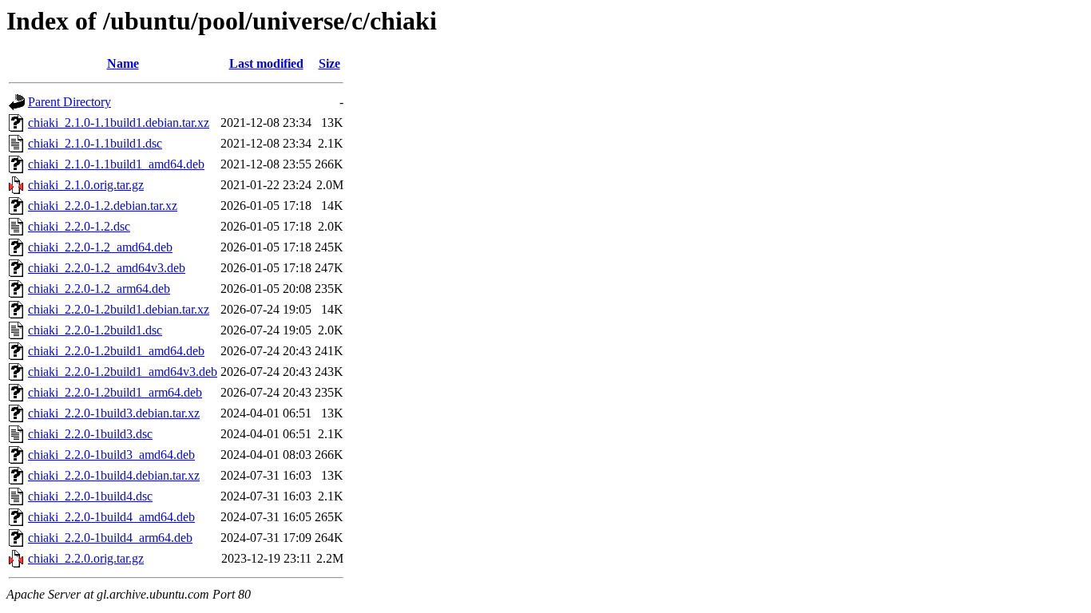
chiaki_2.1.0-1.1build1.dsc (95, 143)
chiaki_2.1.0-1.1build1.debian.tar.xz (118, 122)
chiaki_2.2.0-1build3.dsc (90, 434)
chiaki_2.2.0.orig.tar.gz (86, 558)
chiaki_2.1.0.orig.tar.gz (86, 185)
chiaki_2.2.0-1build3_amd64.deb (111, 454)
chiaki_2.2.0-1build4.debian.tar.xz (114, 475)
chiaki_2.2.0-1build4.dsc (90, 496)
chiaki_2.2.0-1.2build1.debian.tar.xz (118, 309)
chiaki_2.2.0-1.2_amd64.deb (100, 247)
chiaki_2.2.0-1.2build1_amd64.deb (116, 351)
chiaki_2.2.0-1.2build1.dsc (95, 330)
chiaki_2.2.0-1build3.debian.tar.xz (114, 413)
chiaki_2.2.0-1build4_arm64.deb (110, 537)
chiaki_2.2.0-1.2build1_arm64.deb (115, 392)
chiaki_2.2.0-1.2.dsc (79, 226)
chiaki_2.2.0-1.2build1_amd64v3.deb (122, 371)
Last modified (266, 63)
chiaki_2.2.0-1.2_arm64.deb (99, 288)
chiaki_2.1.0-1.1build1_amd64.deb (116, 164)
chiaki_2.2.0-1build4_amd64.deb (111, 517)
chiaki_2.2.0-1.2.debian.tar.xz (102, 205)
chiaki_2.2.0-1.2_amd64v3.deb (106, 268)
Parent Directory (69, 102)
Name (123, 63)
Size (329, 63)
